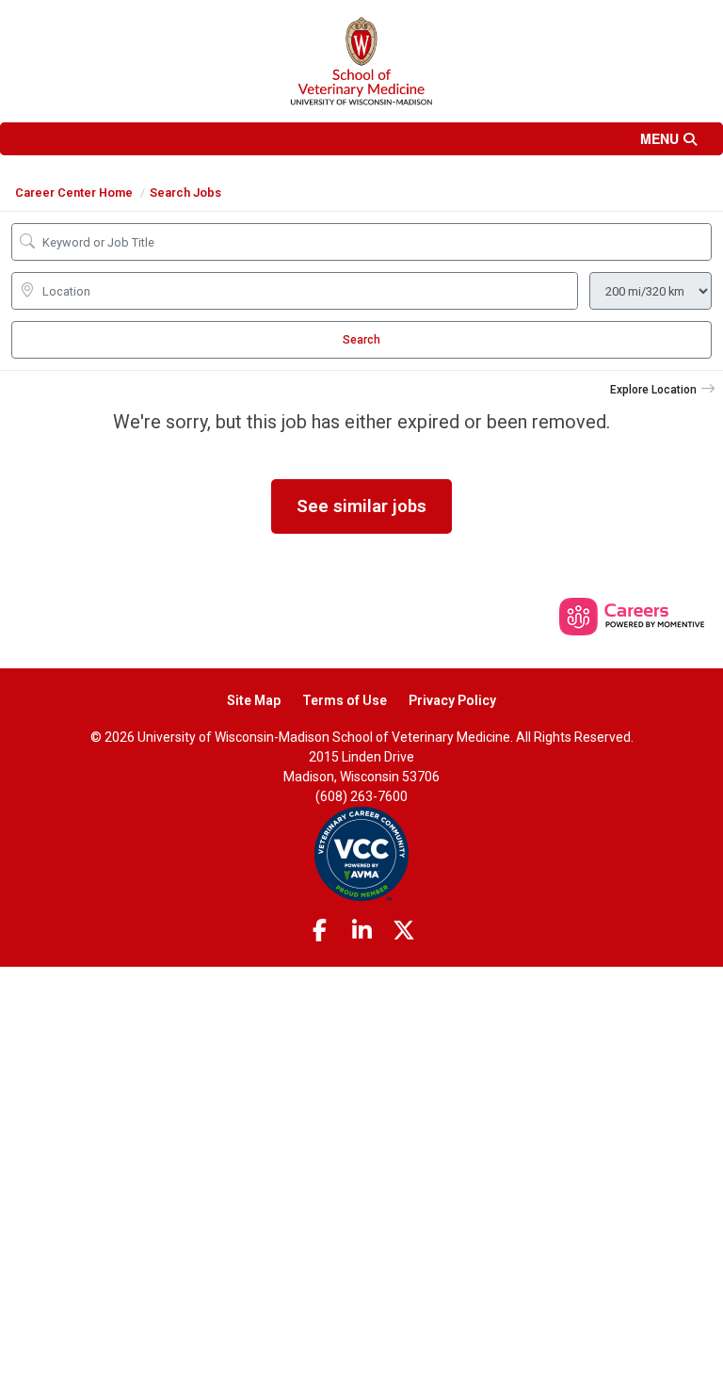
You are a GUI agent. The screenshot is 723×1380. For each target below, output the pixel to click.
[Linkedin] (361, 931)
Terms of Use (344, 700)
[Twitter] (404, 931)
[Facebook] (320, 931)
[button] (361, 138)
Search (361, 339)
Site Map (254, 700)
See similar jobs (361, 506)
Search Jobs (185, 192)
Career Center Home (74, 192)
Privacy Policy (452, 700)
